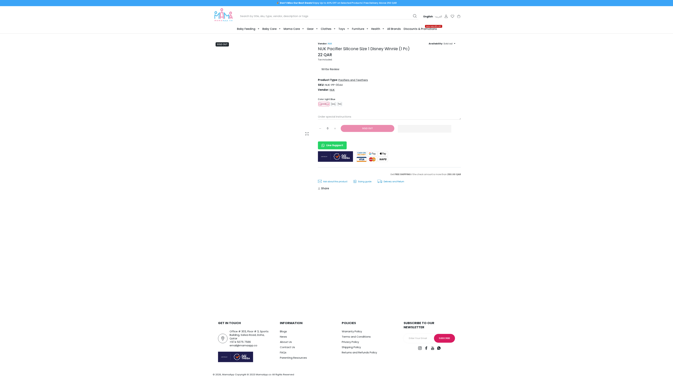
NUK (330, 43)
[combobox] (329, 16)
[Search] (414, 15)
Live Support (334, 145)
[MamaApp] (223, 16)
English (428, 16)
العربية (438, 16)
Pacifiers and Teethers (353, 80)
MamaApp (228, 374)
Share (325, 188)
